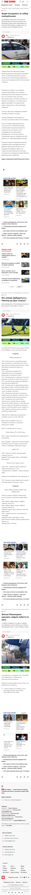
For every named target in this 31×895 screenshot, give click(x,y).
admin (7, 35)
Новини (5, 10)
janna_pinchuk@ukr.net (7, 818)
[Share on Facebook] (8, 892)
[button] (3, 1)
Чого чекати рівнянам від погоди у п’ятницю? (16, 238)
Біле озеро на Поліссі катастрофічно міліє (15, 231)
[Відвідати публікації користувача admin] (3, 36)
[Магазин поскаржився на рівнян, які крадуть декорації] (25, 264)
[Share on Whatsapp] (15, 892)
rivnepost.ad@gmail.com (19, 820)
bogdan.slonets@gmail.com (8, 815)
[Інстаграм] (26, 877)
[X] (22, 877)
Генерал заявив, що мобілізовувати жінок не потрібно (8, 255)
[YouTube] (24, 877)
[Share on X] (12, 892)
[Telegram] (28, 877)
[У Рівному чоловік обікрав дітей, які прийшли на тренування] (25, 280)
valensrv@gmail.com (7, 811)
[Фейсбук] (20, 877)
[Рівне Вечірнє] (11, 1)
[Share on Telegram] (19, 892)
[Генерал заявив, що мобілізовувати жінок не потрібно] (25, 255)
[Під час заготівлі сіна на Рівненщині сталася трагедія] (25, 272)
